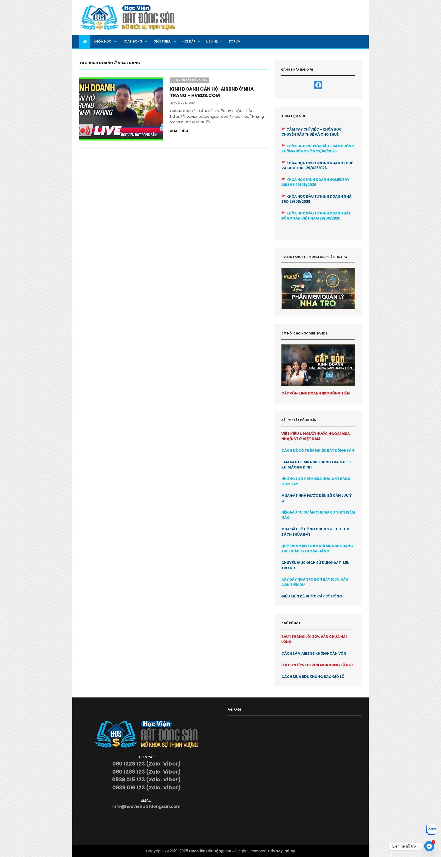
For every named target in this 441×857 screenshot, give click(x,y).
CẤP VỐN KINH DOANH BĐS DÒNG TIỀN (315, 393)
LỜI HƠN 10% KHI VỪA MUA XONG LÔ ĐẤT (317, 665)
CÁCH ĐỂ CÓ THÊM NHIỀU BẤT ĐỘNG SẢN (317, 450)
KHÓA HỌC (102, 41)
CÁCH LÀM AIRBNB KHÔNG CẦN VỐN (313, 653)
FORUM (234, 41)
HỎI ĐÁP (188, 41)
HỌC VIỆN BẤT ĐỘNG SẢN (189, 80)
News (173, 103)
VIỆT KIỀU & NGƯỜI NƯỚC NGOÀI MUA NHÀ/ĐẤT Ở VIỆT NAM (315, 436)
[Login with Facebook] (318, 85)
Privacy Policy (281, 851)
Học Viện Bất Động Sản (210, 851)
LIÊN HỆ (212, 41)
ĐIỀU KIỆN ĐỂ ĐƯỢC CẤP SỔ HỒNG (311, 596)
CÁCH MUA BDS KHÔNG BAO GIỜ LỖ (313, 676)
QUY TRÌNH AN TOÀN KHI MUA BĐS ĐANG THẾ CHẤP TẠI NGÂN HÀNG (317, 548)
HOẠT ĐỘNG (132, 41)
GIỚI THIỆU (162, 41)
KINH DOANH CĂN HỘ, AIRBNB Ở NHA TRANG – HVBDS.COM (212, 92)
